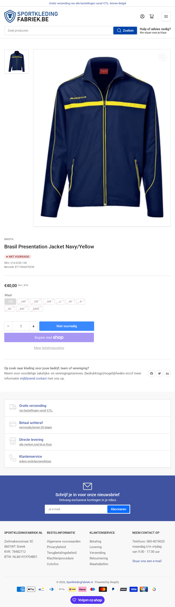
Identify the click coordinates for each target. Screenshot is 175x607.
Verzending (97, 553)
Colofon (52, 564)
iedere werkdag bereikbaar (35, 461)
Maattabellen (99, 564)
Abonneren (118, 509)
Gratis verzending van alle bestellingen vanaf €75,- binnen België (87, 3)
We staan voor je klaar (153, 32)
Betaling (95, 541)
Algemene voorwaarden (63, 541)
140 (23, 301)
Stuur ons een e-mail (147, 561)
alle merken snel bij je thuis (35, 444)
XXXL (36, 308)
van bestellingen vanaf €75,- (36, 410)
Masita (8, 239)
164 (49, 301)
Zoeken (128, 30)
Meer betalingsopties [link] (49, 348)
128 (10, 301)
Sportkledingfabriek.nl (79, 582)
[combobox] (71, 30)
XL (9, 308)
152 (36, 301)
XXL (22, 308)
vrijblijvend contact (33, 378)
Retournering (99, 558)
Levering (96, 547)
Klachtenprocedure (60, 558)
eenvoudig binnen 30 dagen (35, 427)
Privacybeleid (56, 547)
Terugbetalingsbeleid (61, 553)
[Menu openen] (166, 16)
